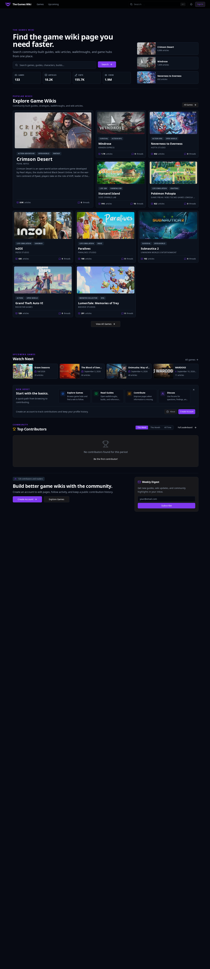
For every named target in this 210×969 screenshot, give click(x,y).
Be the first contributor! (106, 459)
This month (155, 427)
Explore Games (56, 499)
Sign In (200, 4)
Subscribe (166, 505)
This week (141, 427)
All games (190, 359)
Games (40, 4)
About (172, 411)
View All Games (104, 323)
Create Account (186, 411)
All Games (188, 104)
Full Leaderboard (185, 427)
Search (105, 64)
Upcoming (53, 4)
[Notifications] (191, 4)
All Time (167, 427)
